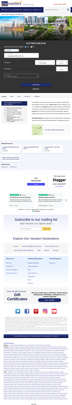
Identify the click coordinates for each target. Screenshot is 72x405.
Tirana (30, 397)
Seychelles (39, 365)
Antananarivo (15, 373)
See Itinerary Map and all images (54, 130)
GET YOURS (49, 300)
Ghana (11, 356)
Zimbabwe (36, 370)
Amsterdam (51, 372)
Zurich (66, 399)
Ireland (15, 357)
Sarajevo (37, 393)
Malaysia (37, 359)
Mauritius (58, 359)
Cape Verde (38, 350)
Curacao (24, 352)
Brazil (5, 350)
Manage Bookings (33, 263)
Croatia (20, 352)
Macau (18, 359)
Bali (5, 375)
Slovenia (57, 365)
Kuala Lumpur (26, 384)
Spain (12, 366)
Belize (33, 348)
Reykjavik (14, 391)
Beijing (23, 375)
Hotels (11, 96)
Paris (39, 390)
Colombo (17, 379)
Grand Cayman (62, 381)
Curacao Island (32, 379)
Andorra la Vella (59, 372)
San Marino (17, 365)
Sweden (65, 366)
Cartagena (57, 377)
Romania (6, 365)
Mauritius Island (29, 388)
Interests (30, 283)
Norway (15, 363)
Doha (46, 379)
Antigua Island (28, 373)
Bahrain (18, 348)
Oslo (24, 390)
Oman (19, 363)
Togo (27, 368)
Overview (4, 96)
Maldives (43, 359)
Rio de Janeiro (25, 391)
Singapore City (55, 393)
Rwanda (11, 365)
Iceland (64, 356)
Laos (55, 357)
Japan (37, 357)
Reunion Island (7, 391)
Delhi (42, 379)
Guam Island (15, 382)
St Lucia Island (29, 395)
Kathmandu (7, 384)
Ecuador (6, 354)
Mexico (64, 359)
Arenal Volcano (37, 373)
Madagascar (31, 359)
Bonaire (48, 348)
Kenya (46, 357)
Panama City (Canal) (32, 390)
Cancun (40, 377)
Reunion (66, 363)
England (15, 354)
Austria (64, 347)
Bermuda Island (44, 375)
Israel (19, 357)
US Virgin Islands (8, 370)
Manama (65, 386)
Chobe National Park (9, 379)
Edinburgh (12, 381)
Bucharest (17, 377)
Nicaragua (55, 361)
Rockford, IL (20, 14)
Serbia (33, 365)
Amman (45, 372)
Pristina (48, 390)
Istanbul (60, 382)
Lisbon (44, 384)
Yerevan (56, 399)
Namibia (31, 361)
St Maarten (43, 366)
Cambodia (26, 350)
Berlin (37, 375)
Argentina (44, 347)
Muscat (57, 388)
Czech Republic (36, 352)
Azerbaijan (6, 348)
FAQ (29, 280)
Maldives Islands (57, 386)
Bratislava (6, 377)
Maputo (6, 388)
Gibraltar (16, 356)
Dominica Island (53, 379)
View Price (36, 85)
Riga (19, 391)
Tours (18, 96)
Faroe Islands (31, 354)
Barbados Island (16, 375)
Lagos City (33, 384)
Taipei (13, 397)
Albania (12, 347)
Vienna (46, 399)
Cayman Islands (46, 350)
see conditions (59, 186)
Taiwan (12, 368)
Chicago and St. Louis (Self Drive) (52, 147)
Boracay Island (61, 375)
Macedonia (24, 359)
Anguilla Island (7, 373)
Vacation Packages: (9, 343)
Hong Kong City (43, 382)
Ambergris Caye (38, 372)
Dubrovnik (6, 381)
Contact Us (9, 266)
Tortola (63, 397)
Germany (6, 356)
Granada (55, 381)
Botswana (65, 348)
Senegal (29, 365)
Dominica (49, 352)
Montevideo (51, 388)
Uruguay (62, 368)
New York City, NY (17, 390)
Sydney (6, 397)
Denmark (44, 352)
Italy (22, 357)
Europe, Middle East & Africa (31, 246)
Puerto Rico (56, 363)
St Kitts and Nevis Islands (18, 395)
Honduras (46, 356)
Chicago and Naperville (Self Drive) (31, 147)
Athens (56, 373)
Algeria (17, 347)
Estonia (20, 354)
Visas (29, 269)
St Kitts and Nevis (30, 366)
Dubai (59, 379)
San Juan (48, 391)
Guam (30, 356)
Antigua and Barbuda (35, 347)
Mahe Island (49, 386)
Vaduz (22, 399)
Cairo (36, 377)
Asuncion (51, 373)
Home (3, 14)
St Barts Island (7, 395)
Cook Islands (7, 352)
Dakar (38, 379)
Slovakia (51, 365)
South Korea (7, 366)
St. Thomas (56, 395)
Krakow (20, 384)
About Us (9, 263)
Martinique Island (19, 388)
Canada (55, 250)
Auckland (61, 373)
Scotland (23, 365)
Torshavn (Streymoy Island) (54, 397)
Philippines (39, 363)
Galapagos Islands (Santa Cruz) (36, 381)
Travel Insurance (33, 266)
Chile (53, 350)
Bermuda (38, 348)
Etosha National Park (21, 381)
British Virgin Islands (13, 350)
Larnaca (39, 384)
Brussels (12, 377)
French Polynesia (55, 354)
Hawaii (46, 250)
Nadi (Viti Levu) (64, 388)
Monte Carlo (37, 388)
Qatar (61, 363)
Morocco (18, 361)
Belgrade (32, 375)
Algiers (31, 372)
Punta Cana (54, 390)
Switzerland (7, 368)
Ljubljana (49, 384)
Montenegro (12, 361)
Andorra (22, 347)
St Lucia (37, 366)
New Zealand (48, 361)
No (33, 47)
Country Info (27, 96)
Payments (52, 263)
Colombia (61, 350)
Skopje (61, 393)
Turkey (36, 368)
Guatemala (36, 356)
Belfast (27, 375)
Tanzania (17, 368)
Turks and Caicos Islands (13, 399)
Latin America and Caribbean (23, 250)
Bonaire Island (52, 375)
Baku (66, 373)
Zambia (31, 370)
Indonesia (9, 357)
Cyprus (30, 352)
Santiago (32, 393)
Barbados (23, 348)
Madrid (43, 386)
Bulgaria (21, 350)
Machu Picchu (37, 386)
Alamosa (26, 372)
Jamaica (33, 357)
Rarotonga (61, 390)
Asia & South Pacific (52, 246)
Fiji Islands (38, 354)
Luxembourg (12, 359)
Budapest (23, 377)
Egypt (10, 354)
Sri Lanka (17, 366)
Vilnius (51, 399)
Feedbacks (37, 96)
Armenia (50, 347)
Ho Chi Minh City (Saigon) (31, 382)
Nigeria (61, 361)
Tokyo (34, 397)
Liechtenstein (64, 357)
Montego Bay (44, 388)
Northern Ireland (8, 363)
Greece (21, 356)
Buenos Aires (30, 377)
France (49, 354)
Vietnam (22, 370)
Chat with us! (27, 4)
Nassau (10, 390)
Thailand (23, 368)
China (56, 350)
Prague (44, 390)
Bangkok (9, 375)
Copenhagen (24, 379)
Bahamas (12, 348)
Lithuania (6, 359)
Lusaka (14, 386)
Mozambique (24, 361)
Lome (54, 384)
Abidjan (10, 372)
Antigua (22, 373)
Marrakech (11, 388)
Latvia (58, 357)
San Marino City (56, 391)
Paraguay (29, 363)
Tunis (5, 399)
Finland (44, 354)
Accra (14, 372)
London (58, 384)
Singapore (45, 365)
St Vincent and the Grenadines (55, 366)
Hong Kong (53, 356)
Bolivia (43, 348)
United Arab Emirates (54, 368)
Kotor (15, 384)
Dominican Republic (58, 352)
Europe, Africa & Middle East (16, 345)
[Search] (68, 9)
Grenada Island (8, 382)
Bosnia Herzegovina (56, 348)
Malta (47, 359)
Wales (26, 370)
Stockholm (62, 395)
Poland (45, 363)
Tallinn (18, 397)
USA (7, 14)
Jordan (42, 357)
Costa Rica (14, 352)
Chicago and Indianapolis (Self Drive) (10, 147)
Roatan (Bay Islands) (35, 391)
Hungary (59, 356)
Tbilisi (21, 397)
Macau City (30, 386)
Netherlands (41, 361)
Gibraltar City (48, 381)
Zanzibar (61, 399)
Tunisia (31, 368)
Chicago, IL (13, 14)
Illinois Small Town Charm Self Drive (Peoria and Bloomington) (10, 158)
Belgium (29, 348)
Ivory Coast (27, 357)
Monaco (6, 361)
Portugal (50, 363)
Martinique (52, 359)
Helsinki (22, 382)
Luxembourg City (21, 386)
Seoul (42, 393)
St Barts (23, 366)
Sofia (65, 393)
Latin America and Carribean (43, 345)
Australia (59, 347)
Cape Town (46, 377)
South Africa (63, 365)
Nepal (35, 361)
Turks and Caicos (43, 368)
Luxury (15, 246)
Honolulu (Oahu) (52, 382)
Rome (43, 391)
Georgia (63, 354)
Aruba (54, 347)
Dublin (63, 379)
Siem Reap (47, 393)
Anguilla (27, 347)
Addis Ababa (20, 372)
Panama (24, 363)
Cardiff (51, 377)
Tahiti (9, 397)
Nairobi (5, 390)
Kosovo (51, 357)
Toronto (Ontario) (41, 397)
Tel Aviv (26, 397)
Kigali (11, 384)
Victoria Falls (40, 399)
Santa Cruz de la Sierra (10, 393)
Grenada (26, 356)
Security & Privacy (11, 273)
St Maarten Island (38, 395)
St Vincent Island (48, 395)
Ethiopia (25, 354)
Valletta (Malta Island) (30, 399)
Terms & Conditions (12, 269)
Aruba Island (45, 373)
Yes (28, 47)
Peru (34, 363)
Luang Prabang (8, 386)
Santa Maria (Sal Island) (22, 393)
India (5, 357)
